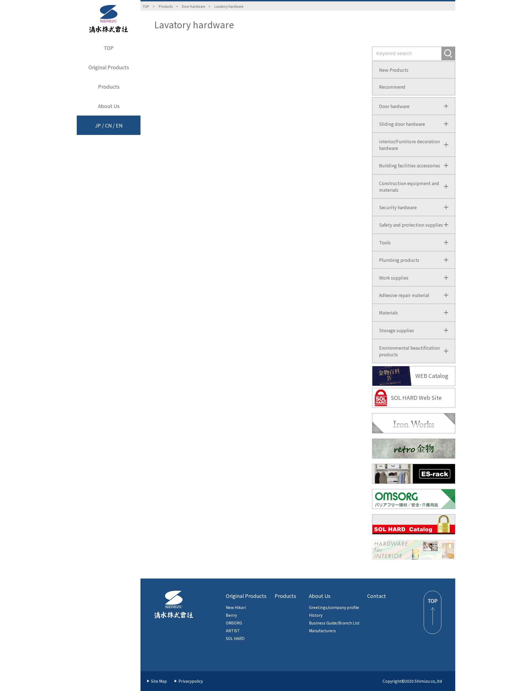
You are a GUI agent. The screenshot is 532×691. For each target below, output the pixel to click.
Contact (376, 595)
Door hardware (193, 6)
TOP (109, 47)
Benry (231, 615)
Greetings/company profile (334, 607)
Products (108, 86)
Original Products (108, 67)
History (316, 615)
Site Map (159, 681)
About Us (108, 105)
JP (98, 125)
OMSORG (234, 623)
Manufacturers (322, 630)
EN (119, 125)
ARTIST (233, 630)
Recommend (392, 86)
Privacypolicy (190, 681)
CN (108, 125)
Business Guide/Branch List (334, 623)
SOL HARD (235, 638)
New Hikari (236, 607)
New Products (393, 69)
